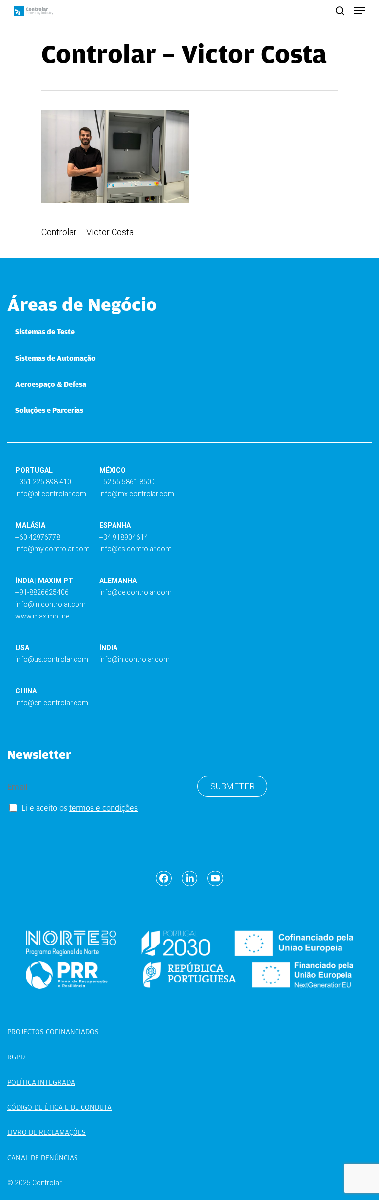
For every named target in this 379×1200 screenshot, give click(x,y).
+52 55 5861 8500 (127, 482)
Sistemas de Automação (55, 358)
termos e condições (103, 808)
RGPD (16, 1057)
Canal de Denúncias (42, 1158)
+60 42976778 (37, 537)
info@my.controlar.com (52, 549)
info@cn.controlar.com (51, 703)
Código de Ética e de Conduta (59, 1107)
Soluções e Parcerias (49, 410)
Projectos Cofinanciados (53, 1032)
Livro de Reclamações (46, 1132)
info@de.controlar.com (135, 592)
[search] (340, 11)
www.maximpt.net (43, 616)
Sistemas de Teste (45, 332)
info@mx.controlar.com (136, 494)
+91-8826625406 (42, 592)
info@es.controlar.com (135, 549)
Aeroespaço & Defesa (50, 384)
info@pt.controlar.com (50, 494)
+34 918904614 (123, 537)
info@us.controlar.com (51, 659)
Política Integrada (41, 1082)
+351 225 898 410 (43, 482)
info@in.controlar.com (50, 604)
